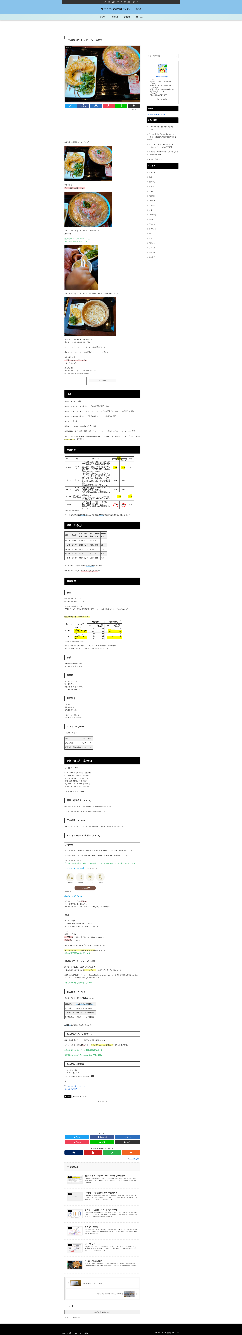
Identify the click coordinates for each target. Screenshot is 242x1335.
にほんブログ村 (69, 1089)
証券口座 (152, 248)
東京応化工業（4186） (156, 159)
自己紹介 (152, 243)
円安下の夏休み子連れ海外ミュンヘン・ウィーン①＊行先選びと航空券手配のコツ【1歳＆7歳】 (162, 136)
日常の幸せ (152, 215)
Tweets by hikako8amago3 (156, 114)
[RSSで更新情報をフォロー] (131, 1152)
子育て (151, 191)
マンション (152, 172)
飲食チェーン (84, 1096)
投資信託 (152, 205)
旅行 (150, 210)
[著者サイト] (73, 1152)
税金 (150, 238)
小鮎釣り (152, 200)
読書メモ (152, 252)
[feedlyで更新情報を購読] (112, 1152)
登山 (150, 233)
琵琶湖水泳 (152, 229)
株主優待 (76, 1096)
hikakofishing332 (162, 77)
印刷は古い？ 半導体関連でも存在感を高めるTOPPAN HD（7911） (162, 153)
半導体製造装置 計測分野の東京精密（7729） (160, 128)
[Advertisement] (102, 29)
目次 (100, 380)
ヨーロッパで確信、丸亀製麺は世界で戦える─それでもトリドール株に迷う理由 (162, 146)
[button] (176, 56)
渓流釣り (152, 224)
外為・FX (152, 186)
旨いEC (151, 219)
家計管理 (152, 196)
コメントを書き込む (102, 1312)
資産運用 (152, 257)
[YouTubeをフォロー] (93, 1152)
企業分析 (68, 1096)
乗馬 (150, 177)
